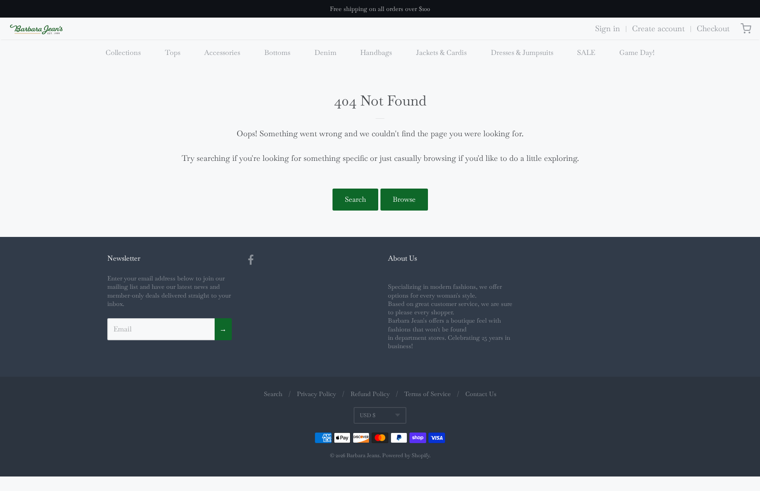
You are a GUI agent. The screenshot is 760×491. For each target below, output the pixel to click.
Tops (172, 52)
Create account (658, 28)
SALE (586, 52)
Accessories (222, 52)
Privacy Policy (316, 394)
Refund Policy (370, 394)
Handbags (376, 52)
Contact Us (481, 394)
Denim (325, 52)
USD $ (368, 415)
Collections (123, 52)
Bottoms (277, 52)
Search (355, 199)
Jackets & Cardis (441, 52)
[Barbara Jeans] (36, 30)
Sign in (607, 28)
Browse (404, 199)
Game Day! (636, 52)
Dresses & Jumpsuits (522, 52)
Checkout (713, 28)
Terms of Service (427, 394)
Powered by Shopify (405, 455)
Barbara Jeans (363, 455)
